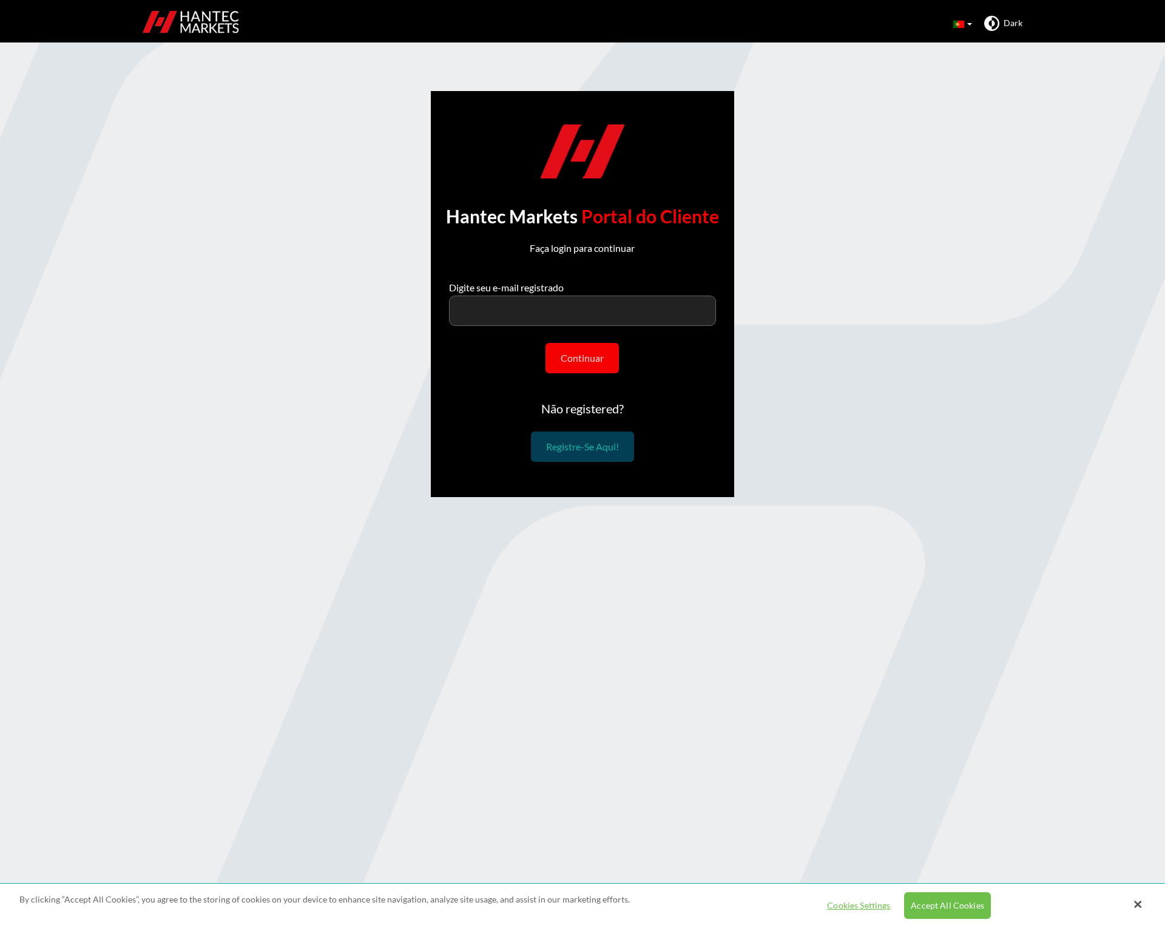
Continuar (582, 357)
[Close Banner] (1137, 904)
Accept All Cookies (947, 906)
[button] (961, 23)
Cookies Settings (858, 906)
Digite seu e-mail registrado (506, 287)
